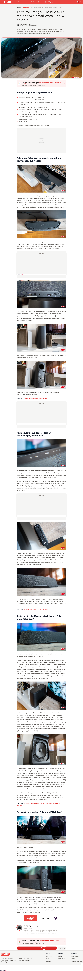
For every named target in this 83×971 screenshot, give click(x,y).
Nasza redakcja (75, 956)
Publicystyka (50, 2)
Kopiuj (63, 948)
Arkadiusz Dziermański (25, 24)
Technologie (49, 956)
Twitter (48, 948)
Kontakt (73, 958)
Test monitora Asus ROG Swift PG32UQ (35, 398)
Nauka (41, 2)
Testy (26, 2)
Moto (34, 2)
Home (19, 7)
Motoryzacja (49, 961)
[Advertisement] (41, 264)
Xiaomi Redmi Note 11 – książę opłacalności (36, 610)
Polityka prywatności (76, 961)
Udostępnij (21, 948)
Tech (19, 2)
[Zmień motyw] (77, 2)
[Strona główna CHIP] (8, 2)
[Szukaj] (81, 2)
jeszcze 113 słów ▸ (27, 934)
